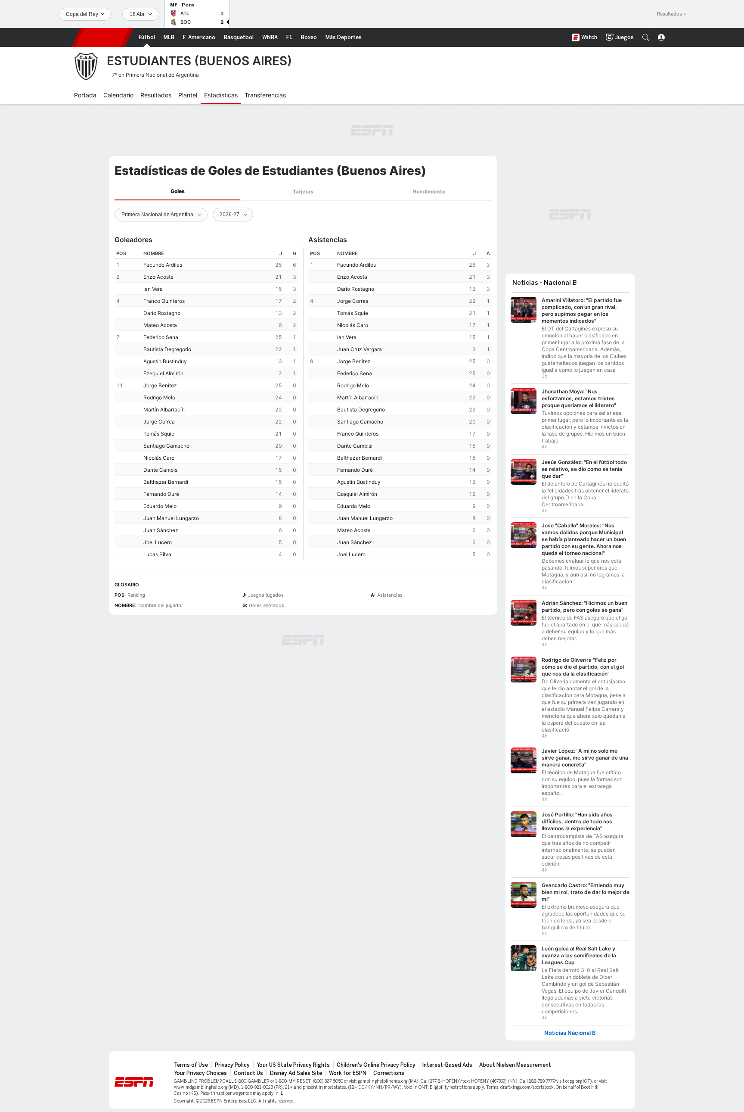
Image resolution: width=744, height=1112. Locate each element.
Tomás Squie (158, 433)
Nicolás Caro (158, 458)
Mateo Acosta (160, 325)
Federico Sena (160, 337)
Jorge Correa (159, 421)
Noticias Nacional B (570, 1033)
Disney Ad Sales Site (296, 1073)
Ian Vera (153, 289)
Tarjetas (303, 191)
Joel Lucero (157, 542)
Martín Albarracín (164, 409)
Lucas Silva (157, 554)
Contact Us (248, 1073)
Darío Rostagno (161, 313)
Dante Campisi (161, 470)
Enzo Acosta (158, 277)
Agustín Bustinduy (165, 361)
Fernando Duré (161, 494)
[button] (645, 37)
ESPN (102, 37)
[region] (206, 404)
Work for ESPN (347, 1073)
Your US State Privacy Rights (293, 1065)
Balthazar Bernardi (165, 482)
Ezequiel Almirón (163, 373)
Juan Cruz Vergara (359, 349)
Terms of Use (191, 1065)
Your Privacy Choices (200, 1073)
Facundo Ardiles (162, 265)
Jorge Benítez (160, 385)
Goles (177, 191)
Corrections (388, 1073)
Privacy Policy (232, 1065)
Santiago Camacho (166, 445)
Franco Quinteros (164, 301)
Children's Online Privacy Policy (376, 1065)
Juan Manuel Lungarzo (171, 518)
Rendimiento (429, 191)
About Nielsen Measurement (515, 1065)
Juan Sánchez (160, 530)
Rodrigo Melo (159, 397)
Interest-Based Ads (447, 1065)
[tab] (177, 191)
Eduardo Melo (160, 506)
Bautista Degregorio (167, 349)
